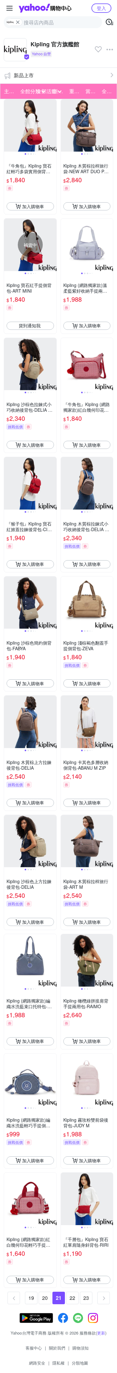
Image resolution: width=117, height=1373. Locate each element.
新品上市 (24, 75)
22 (72, 1297)
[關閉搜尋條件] (18, 22)
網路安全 (37, 1363)
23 (86, 1297)
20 (45, 1297)
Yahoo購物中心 (45, 8)
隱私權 (58, 1363)
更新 (101, 1333)
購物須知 (80, 1348)
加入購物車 (33, 206)
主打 (9, 91)
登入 (101, 8)
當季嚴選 (91, 91)
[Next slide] (52, 125)
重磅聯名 (75, 91)
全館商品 (108, 91)
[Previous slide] (8, 125)
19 (31, 1297)
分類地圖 (80, 1363)
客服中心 (34, 1348)
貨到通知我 (30, 325)
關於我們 (57, 1348)
